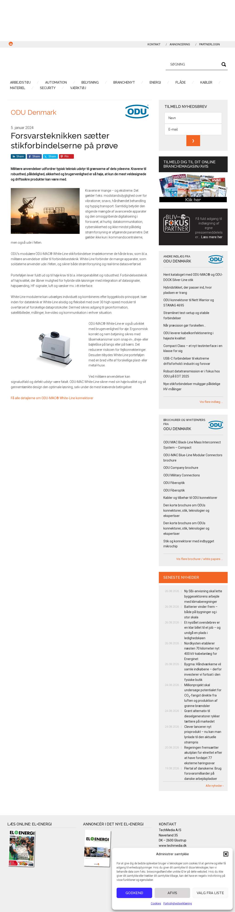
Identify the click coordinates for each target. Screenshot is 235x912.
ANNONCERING (180, 44)
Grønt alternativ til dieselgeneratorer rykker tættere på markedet (202, 716)
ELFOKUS (51, 63)
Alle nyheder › (215, 785)
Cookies (156, 903)
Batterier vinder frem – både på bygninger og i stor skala (201, 612)
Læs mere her (211, 237)
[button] (226, 854)
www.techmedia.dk (173, 845)
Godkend (134, 893)
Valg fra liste (210, 893)
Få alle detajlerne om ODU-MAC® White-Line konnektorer (52, 398)
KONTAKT (154, 44)
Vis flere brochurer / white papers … (199, 559)
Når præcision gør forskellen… (184, 325)
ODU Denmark (33, 112)
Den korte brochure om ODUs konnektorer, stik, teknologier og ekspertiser (186, 510)
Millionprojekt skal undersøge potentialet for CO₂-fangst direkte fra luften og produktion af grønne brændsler (202, 695)
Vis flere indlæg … (211, 402)
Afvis (172, 893)
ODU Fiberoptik (174, 483)
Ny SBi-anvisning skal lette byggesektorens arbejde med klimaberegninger (203, 596)
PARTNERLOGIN (209, 44)
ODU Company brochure (180, 468)
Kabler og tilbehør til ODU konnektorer (190, 498)
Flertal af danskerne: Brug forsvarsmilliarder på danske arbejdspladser (202, 774)
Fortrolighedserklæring (177, 903)
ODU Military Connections (181, 475)
